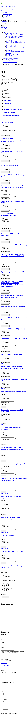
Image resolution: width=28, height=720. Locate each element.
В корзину (3, 407)
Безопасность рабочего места (10, 58)
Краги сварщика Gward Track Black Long (14, 245)
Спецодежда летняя (11, 46)
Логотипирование (11, 9)
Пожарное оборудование (9, 60)
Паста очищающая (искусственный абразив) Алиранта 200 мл (12, 296)
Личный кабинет (5, 27)
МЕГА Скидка (5, 85)
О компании (4, 9)
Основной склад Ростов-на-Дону (10, 79)
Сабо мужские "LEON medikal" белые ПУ (14, 338)
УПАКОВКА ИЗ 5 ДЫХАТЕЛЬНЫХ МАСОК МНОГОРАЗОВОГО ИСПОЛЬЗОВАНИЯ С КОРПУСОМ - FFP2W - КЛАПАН (12, 284)
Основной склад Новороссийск (10, 80)
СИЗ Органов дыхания (12, 54)
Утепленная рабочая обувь (12, 37)
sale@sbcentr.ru (4, 21)
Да (3, 87)
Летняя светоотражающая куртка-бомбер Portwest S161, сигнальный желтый (14, 186)
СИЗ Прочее (9, 55)
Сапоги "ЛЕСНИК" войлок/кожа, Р (12, 354)
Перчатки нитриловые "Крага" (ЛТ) (12, 272)
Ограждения (5, 96)
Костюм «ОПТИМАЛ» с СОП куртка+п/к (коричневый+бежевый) (14, 214)
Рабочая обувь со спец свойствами (14, 36)
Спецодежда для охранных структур (15, 41)
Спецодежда (6, 38)
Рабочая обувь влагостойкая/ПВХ (14, 34)
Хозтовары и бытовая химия (10, 62)
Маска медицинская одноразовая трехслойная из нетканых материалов (12, 448)
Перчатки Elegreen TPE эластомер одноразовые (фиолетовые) (11, 497)
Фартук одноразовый (7, 535)
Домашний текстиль (8, 59)
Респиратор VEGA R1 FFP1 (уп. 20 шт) (13, 329)
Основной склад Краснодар (9, 78)
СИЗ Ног (8, 53)
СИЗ (4, 49)
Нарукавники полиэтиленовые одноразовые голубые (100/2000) (11, 518)
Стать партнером (5, 665)
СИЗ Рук (8, 56)
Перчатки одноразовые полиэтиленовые (13, 391)
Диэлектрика (5, 93)
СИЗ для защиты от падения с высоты (15, 51)
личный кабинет (6, 6)
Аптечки (4, 90)
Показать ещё (5, 597)
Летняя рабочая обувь (11, 33)
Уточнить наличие (5, 135)
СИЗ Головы (9, 50)
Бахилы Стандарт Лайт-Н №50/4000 (12, 551)
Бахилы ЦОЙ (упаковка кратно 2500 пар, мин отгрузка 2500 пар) (14, 479)
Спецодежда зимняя (11, 45)
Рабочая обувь (6, 32)
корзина (14, 6)
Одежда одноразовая (11, 40)
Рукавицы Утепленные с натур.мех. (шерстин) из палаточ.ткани (12, 164)
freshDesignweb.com (5, 674)
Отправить (14, 652)
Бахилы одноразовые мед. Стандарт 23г (13, 464)
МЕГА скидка (20, 9)
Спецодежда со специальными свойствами (16, 47)
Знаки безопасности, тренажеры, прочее (12, 91)
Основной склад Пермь (8, 82)
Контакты (3, 10)
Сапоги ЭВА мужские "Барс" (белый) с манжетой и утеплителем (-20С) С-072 (13, 255)
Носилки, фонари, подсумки (9, 94)
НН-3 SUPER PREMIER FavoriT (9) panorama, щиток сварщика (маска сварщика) (12, 368)
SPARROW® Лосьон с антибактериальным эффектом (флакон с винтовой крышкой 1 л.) (13, 140)
